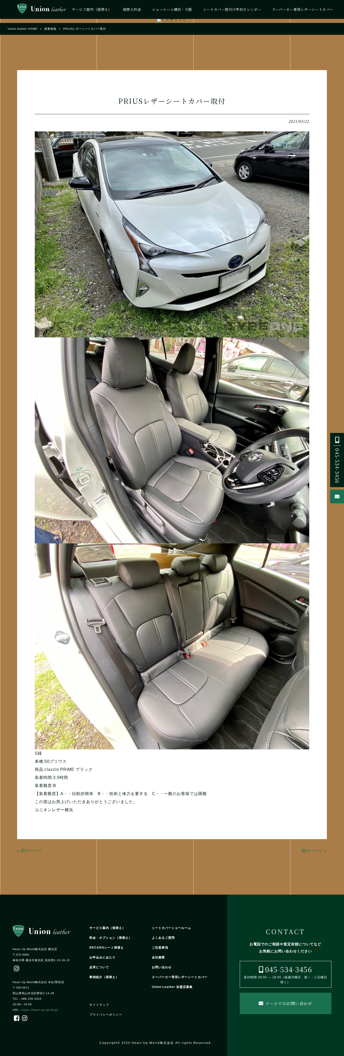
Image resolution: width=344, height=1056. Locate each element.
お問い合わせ (161, 967)
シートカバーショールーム (171, 928)
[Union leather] (41, 10)
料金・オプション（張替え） (110, 938)
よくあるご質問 (163, 938)
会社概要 (158, 957)
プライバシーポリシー (105, 1014)
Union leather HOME (23, 28)
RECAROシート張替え (106, 947)
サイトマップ (99, 1005)
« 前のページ (29, 850)
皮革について (99, 967)
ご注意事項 (160, 947)
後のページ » (314, 850)
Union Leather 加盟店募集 (172, 987)
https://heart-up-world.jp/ (40, 1009)
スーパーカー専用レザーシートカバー (180, 977)
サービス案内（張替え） (107, 928)
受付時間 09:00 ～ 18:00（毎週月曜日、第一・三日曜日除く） (285, 974)
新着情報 (50, 28)
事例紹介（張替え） (104, 977)
